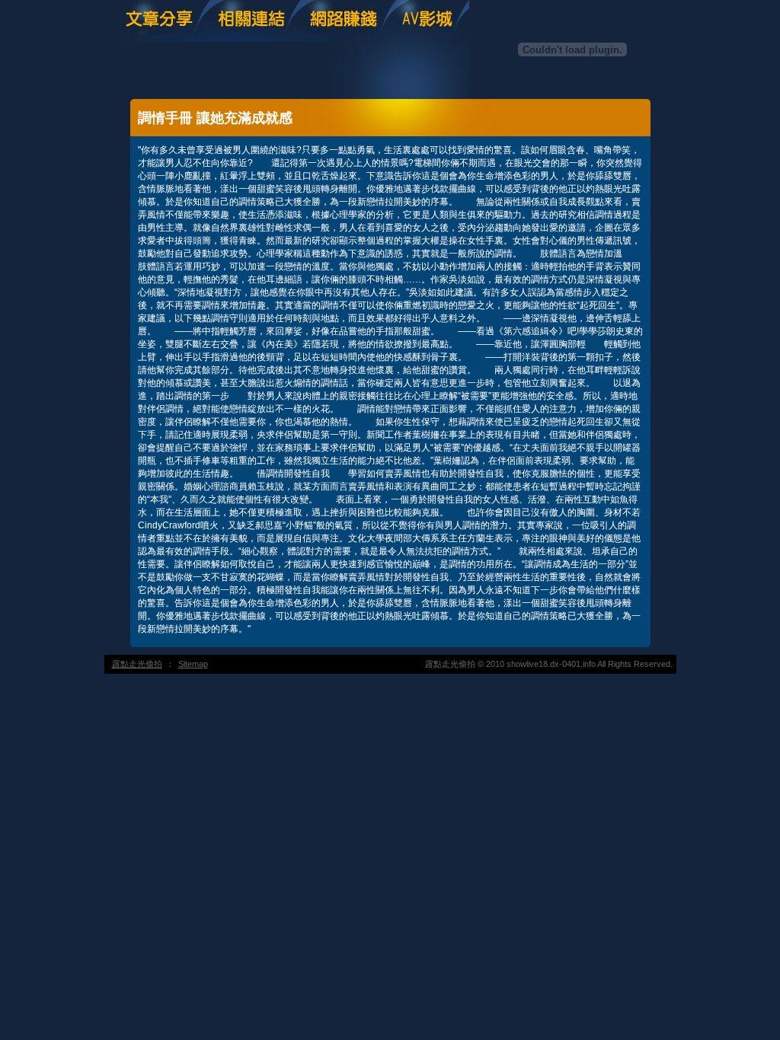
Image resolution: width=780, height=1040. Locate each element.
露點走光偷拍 (137, 663)
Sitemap (193, 663)
